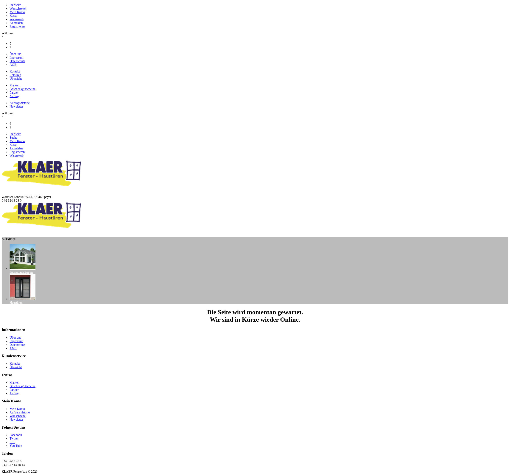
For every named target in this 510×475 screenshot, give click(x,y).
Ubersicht (16, 78)
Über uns (15, 54)
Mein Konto (17, 12)
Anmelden (16, 22)
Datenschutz (17, 61)
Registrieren (17, 26)
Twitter (14, 438)
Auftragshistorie (20, 103)
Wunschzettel (18, 8)
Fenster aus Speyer (21, 272)
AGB (13, 64)
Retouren (15, 75)
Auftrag (14, 96)
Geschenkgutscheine (22, 89)
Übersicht (16, 367)
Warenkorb (17, 19)
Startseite (15, 5)
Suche (13, 137)
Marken (14, 85)
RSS (12, 442)
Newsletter (16, 106)
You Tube (16, 445)
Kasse (13, 15)
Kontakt (15, 71)
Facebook (16, 435)
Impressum (16, 57)
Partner (14, 92)
